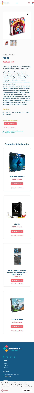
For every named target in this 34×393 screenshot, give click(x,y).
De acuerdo (27, 390)
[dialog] (17, 387)
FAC (10, 54)
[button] (17, 3)
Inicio (4, 54)
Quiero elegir (4, 390)
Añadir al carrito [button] (17, 184)
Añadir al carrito (10, 124)
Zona (7, 54)
